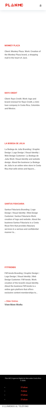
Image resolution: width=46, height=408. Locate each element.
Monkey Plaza (12, 45)
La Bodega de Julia (15, 143)
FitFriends (10, 267)
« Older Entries (11, 301)
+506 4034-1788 (36, 406)
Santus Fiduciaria (14, 204)
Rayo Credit (11, 93)
